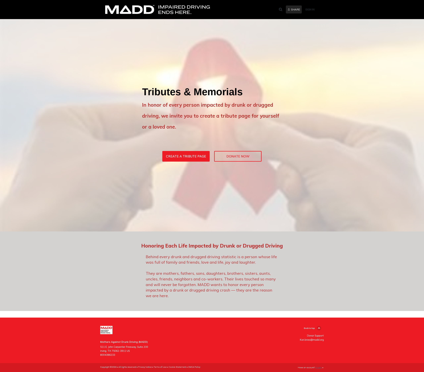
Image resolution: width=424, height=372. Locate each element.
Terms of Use (160, 367)
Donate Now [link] (237, 156)
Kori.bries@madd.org (312, 339)
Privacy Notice (145, 367)
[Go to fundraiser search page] (280, 9)
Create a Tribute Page (186, 156)
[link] (157, 9)
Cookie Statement (177, 367)
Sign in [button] (310, 9)
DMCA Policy (194, 367)
